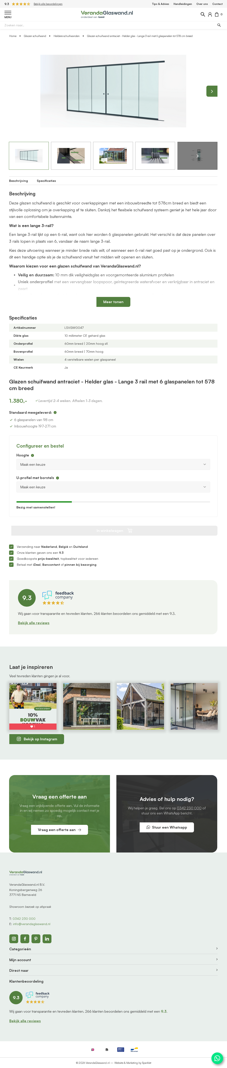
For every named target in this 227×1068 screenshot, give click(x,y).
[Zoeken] (218, 25)
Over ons (202, 4)
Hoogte (22, 455)
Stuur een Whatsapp (169, 827)
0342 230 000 (189, 808)
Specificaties (46, 181)
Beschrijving (18, 181)
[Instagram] (13, 938)
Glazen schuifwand (35, 36)
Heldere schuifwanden (67, 36)
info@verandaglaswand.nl (31, 924)
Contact (217, 4)
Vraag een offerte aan (57, 829)
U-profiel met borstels (35, 477)
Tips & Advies (160, 4)
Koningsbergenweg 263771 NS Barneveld (25, 892)
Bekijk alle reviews (33, 623)
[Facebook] (24, 938)
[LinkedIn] (47, 938)
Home (12, 36)
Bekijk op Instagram (40, 739)
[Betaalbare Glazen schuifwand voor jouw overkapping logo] (107, 14)
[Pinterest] (35, 938)
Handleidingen (183, 4)
